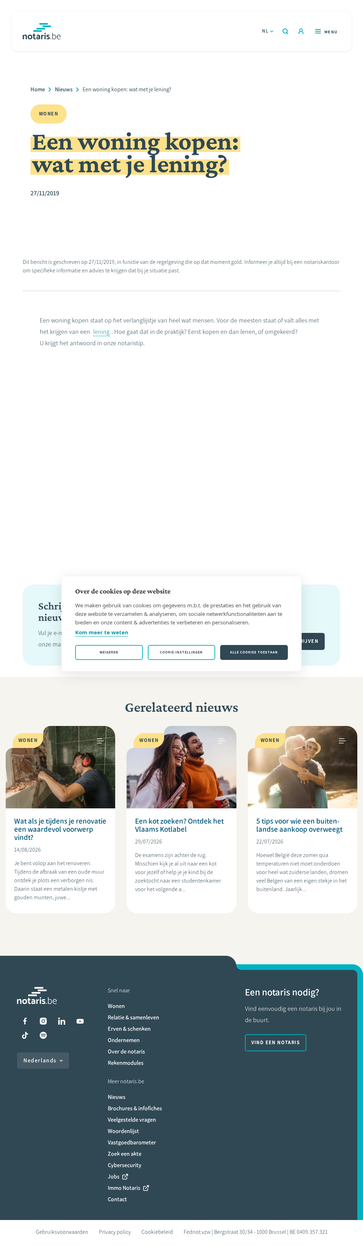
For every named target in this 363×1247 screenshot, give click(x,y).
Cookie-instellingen (181, 652)
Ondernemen (124, 1040)
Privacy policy (115, 1232)
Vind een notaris (275, 1043)
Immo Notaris (124, 1187)
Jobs (113, 1176)
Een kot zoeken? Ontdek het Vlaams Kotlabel (179, 825)
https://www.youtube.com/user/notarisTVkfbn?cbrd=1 (80, 1021)
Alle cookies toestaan (254, 652)
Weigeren (109, 652)
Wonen (116, 1006)
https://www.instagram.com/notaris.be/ (43, 1021)
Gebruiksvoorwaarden (62, 1232)
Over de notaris (126, 1051)
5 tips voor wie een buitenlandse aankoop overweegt (299, 825)
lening (101, 332)
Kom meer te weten (101, 632)
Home (37, 89)
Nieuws (64, 89)
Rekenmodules (126, 1062)
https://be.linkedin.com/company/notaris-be (61, 1021)
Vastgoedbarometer (132, 1142)
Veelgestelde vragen (132, 1119)
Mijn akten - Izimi (301, 31)
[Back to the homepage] (42, 31)
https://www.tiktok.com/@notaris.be (24, 1035)
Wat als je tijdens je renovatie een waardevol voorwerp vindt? (60, 829)
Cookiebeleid (157, 1232)
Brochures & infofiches (135, 1108)
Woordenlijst (123, 1131)
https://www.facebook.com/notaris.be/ (24, 1021)
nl (265, 31)
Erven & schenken (129, 1028)
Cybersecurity (124, 1165)
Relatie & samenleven (133, 1017)
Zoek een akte (124, 1153)
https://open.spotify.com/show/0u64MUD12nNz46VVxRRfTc (43, 1035)
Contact (117, 1199)
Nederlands (40, 1060)
